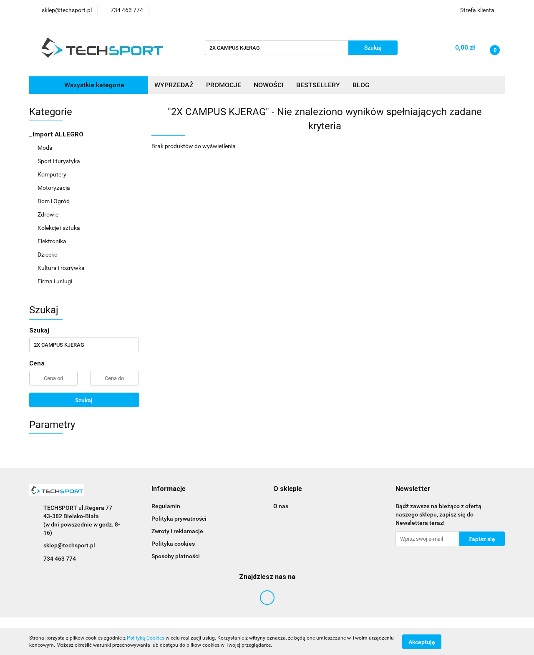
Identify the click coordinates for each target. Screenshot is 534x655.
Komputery (53, 174)
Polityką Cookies (145, 638)
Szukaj (84, 400)
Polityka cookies (173, 543)
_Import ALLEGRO (57, 134)
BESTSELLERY (318, 85)
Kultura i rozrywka (62, 268)
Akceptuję (421, 641)
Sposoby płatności (175, 556)
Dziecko (48, 254)
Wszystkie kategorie (93, 85)
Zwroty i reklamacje (177, 531)
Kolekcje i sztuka (59, 227)
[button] (168, 489)
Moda (46, 147)
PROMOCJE (223, 85)
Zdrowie (49, 214)
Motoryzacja (54, 187)
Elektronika (53, 241)
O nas (280, 506)
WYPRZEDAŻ (174, 85)
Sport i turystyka (59, 161)
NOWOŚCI (269, 85)
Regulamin (165, 506)
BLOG (361, 85)
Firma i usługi (55, 281)
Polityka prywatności (179, 518)
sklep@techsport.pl (69, 545)
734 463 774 (59, 558)
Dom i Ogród (54, 201)
